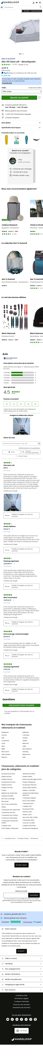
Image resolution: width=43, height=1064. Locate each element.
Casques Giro (27, 806)
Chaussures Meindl (29, 798)
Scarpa (24, 738)
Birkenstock (26, 754)
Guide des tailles (35, 88)
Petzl (24, 757)
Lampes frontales (7, 796)
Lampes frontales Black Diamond (30, 794)
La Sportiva (5, 740)
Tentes (4, 790)
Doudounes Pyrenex (29, 785)
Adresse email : (21, 891)
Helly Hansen (6, 754)
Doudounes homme (8, 782)
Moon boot (5, 751)
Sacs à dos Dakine (28, 801)
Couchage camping (23, 838)
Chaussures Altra (28, 820)
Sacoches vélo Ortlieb (30, 817)
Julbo (24, 746)
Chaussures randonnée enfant (10, 822)
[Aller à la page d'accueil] (3, 838)
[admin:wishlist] (39, 98)
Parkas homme (7, 785)
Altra (3, 746)
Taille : (4, 88)
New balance (27, 749)
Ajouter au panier (19, 98)
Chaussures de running (10, 815)
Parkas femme (7, 776)
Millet (3, 749)
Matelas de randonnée (9, 793)
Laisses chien (27, 814)
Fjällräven (25, 732)
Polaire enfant (27, 776)
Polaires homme (7, 787)
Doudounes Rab (28, 809)
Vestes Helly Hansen (29, 787)
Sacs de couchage (8, 798)
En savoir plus (7, 83)
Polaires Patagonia (28, 782)
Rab (3, 738)
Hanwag (25, 751)
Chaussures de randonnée (11, 809)
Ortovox (4, 735)
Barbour (4, 757)
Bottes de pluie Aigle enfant (32, 779)
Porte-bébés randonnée (10, 828)
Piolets (4, 807)
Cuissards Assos (28, 803)
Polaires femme (7, 779)
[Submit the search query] (41, 7)
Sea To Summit (8, 59)
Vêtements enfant (28, 774)
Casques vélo (6, 825)
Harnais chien (27, 812)
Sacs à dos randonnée (9, 804)
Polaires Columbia (28, 790)
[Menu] (2, 7)
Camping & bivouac (10, 838)
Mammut (25, 743)
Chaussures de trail (8, 812)
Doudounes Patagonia (30, 828)
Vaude (24, 740)
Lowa (3, 743)
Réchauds (5, 801)
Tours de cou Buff (28, 823)
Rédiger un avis (23, 64)
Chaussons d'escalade (9, 818)
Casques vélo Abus (29, 825)
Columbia (25, 735)
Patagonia (5, 732)
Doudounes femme (8, 774)
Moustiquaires (34, 838)
